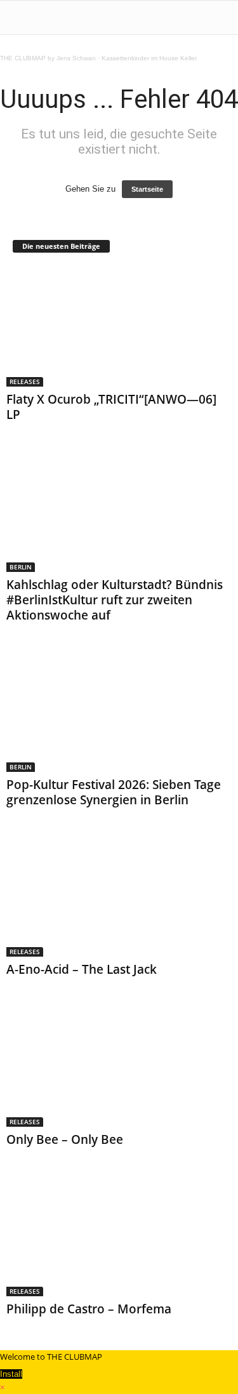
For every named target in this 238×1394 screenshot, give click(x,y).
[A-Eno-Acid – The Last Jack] (119, 897)
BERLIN (21, 566)
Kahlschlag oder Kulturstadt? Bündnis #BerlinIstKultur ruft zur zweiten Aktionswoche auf (114, 599)
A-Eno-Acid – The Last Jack (81, 969)
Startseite (147, 189)
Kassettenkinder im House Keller (149, 58)
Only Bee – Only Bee (64, 1139)
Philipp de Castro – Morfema (88, 1309)
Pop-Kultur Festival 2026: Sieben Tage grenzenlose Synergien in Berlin (113, 792)
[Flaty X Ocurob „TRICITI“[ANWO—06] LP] (119, 327)
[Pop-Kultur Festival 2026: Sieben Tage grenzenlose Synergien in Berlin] (119, 712)
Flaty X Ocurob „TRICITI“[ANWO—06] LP (111, 407)
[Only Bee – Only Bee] (119, 1066)
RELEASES (25, 381)
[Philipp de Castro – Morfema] (119, 1236)
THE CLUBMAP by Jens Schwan (48, 58)
